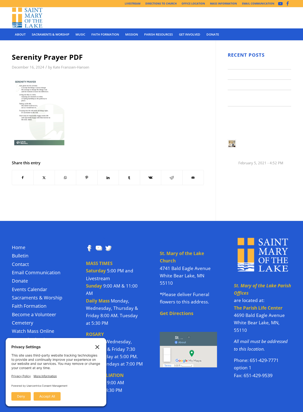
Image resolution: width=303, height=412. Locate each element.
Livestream (98, 278)
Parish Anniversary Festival (254, 84)
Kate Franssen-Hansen (71, 67)
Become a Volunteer (34, 314)
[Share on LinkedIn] (108, 177)
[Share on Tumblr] (129, 177)
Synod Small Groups (247, 74)
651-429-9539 (258, 375)
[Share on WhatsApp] (65, 177)
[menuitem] (132, 3)
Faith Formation (29, 306)
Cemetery (22, 323)
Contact (20, 264)
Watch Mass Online (33, 331)
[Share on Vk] (150, 177)
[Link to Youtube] (280, 3)
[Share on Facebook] (22, 177)
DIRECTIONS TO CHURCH (161, 3)
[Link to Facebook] (287, 3)
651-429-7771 (264, 360)
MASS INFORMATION (223, 3)
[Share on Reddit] (171, 177)
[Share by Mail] (193, 177)
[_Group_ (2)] (27, 17)
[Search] (288, 34)
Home (18, 247)
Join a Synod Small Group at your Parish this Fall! (255, 98)
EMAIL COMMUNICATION (258, 3)
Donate (20, 281)
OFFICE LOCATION (193, 3)
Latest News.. (240, 64)
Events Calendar (29, 289)
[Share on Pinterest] (86, 177)
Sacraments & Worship (37, 297)
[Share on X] (44, 177)
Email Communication (36, 272)
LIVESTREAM (132, 3)
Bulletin (20, 255)
